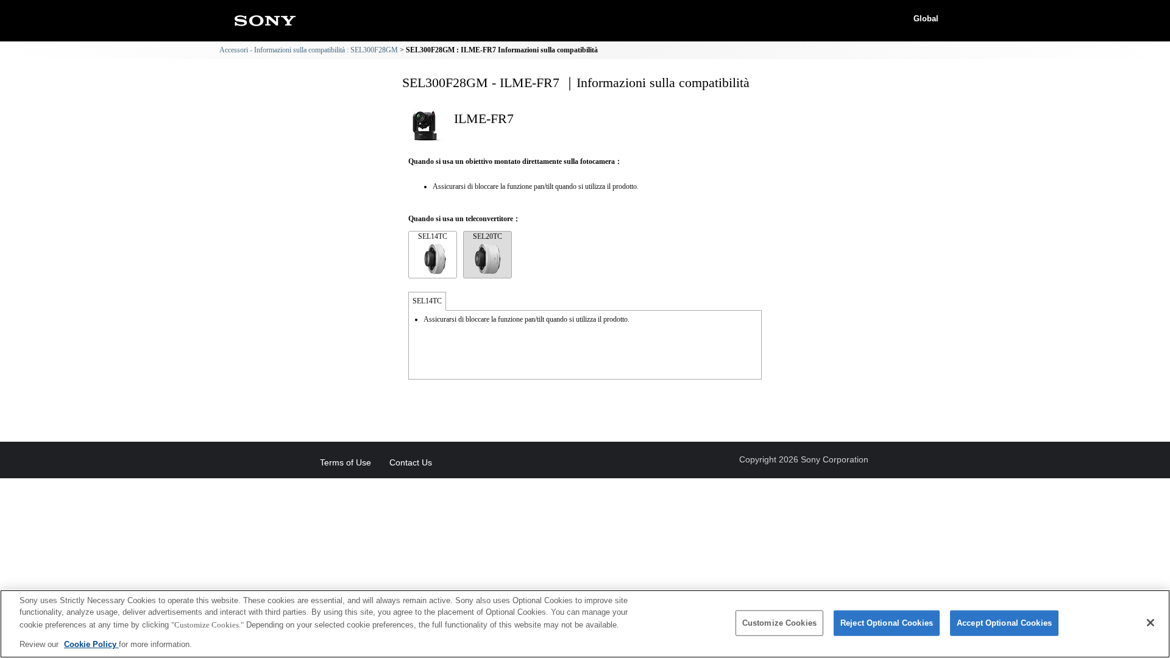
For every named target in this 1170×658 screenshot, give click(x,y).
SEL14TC (432, 236)
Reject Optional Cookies (886, 623)
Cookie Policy (91, 643)
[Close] (1150, 622)
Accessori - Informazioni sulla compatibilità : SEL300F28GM (308, 50)
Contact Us (410, 462)
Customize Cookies (779, 623)
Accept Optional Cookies (1004, 623)
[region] (585, 624)
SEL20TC (487, 236)
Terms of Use (345, 462)
